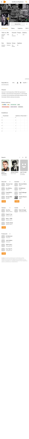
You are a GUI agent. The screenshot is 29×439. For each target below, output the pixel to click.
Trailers (13, 28)
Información (5, 28)
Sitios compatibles (13, 82)
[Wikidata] (21, 107)
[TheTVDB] (19, 105)
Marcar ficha (17, 24)
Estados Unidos (3, 46)
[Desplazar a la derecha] (22, 157)
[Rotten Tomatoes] (6, 107)
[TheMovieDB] (13, 105)
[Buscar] (26, 2)
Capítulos (20, 28)
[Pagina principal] (4, 2)
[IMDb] (8, 105)
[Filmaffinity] (4, 105)
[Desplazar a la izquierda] (19, 157)
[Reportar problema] (17, 82)
